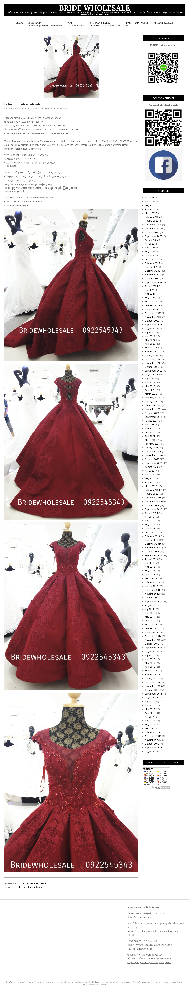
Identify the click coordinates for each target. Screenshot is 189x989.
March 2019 (151, 532)
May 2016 (150, 662)
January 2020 (151, 493)
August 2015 (151, 697)
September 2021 (153, 416)
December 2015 (153, 682)
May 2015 (150, 709)
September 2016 (153, 647)
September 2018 (153, 555)
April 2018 (150, 574)
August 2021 (151, 420)
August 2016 (151, 651)
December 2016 (153, 635)
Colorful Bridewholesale (33, 883)
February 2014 (152, 732)
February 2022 (152, 397)
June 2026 (150, 201)
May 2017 (150, 616)
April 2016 (150, 666)
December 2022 (153, 359)
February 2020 (152, 489)
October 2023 (152, 320)
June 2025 (150, 247)
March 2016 (151, 670)
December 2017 (153, 589)
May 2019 (150, 524)
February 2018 (152, 582)
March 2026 (151, 212)
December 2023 (153, 312)
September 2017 (153, 601)
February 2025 (152, 262)
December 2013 (153, 735)
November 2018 (153, 547)
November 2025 (153, 228)
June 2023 (150, 336)
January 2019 (151, 539)
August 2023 (151, 328)
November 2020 (153, 455)
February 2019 (152, 536)
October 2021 (152, 412)
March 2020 (151, 486)
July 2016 (149, 655)
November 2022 (153, 362)
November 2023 (153, 316)
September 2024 (153, 282)
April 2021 (150, 436)
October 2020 (152, 459)
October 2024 (152, 278)
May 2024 (150, 297)
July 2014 (149, 716)
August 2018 (151, 559)
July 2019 (149, 516)
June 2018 (150, 566)
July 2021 (149, 424)
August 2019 (151, 512)
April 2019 (150, 528)
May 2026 (150, 205)
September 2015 (153, 693)
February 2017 (152, 628)
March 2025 (151, 259)
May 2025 (150, 251)
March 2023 (151, 347)
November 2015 (153, 685)
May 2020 (150, 478)
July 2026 (149, 197)
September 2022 (153, 370)
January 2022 (151, 401)
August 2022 (151, 374)
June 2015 (150, 705)
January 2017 (151, 632)
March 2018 (151, 578)
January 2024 (151, 309)
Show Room (63, 108)
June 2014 (150, 720)
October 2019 (152, 505)
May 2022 (150, 386)
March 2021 (151, 439)
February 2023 (152, 351)
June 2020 (150, 474)
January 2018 (151, 585)
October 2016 (152, 643)
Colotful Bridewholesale (30, 887)
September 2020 (153, 462)
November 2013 (153, 739)
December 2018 (153, 543)
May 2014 (150, 724)
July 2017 (149, 609)
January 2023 (151, 355)
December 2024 (153, 270)
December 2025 (153, 224)
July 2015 (149, 701)
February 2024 (152, 305)
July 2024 (149, 289)
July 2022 (149, 378)
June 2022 (150, 382)
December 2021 (153, 405)
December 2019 (153, 497)
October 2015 (152, 689)
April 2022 (150, 389)
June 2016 (150, 659)
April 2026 (150, 209)
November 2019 (153, 501)
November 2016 (153, 639)
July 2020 (149, 470)
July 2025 (149, 243)
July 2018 (149, 562)
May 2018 (150, 570)
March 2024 (151, 301)
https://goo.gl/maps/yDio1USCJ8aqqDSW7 (149, 962)
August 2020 (151, 466)
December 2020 (153, 451)
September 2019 (153, 509)
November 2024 (153, 274)
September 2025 (153, 236)
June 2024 (150, 293)
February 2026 (152, 216)
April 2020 (150, 482)
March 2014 (151, 728)
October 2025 (152, 232)
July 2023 (149, 332)
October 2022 (152, 366)
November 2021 (153, 409)
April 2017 (150, 620)
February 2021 (152, 443)
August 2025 (151, 239)
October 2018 (152, 551)
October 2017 (152, 597)
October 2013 (152, 743)
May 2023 (150, 339)
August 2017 (151, 605)
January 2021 (151, 447)
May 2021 (150, 432)
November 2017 (153, 593)
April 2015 (150, 712)
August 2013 (151, 751)
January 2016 (151, 678)
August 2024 (151, 286)
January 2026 (151, 220)
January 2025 (151, 266)
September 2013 (153, 747)
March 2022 (151, 393)
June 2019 (150, 520)
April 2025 (150, 255)
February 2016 (152, 674)
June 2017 (150, 612)
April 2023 (150, 343)
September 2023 (153, 324)
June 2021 (150, 428)
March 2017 (151, 624)
